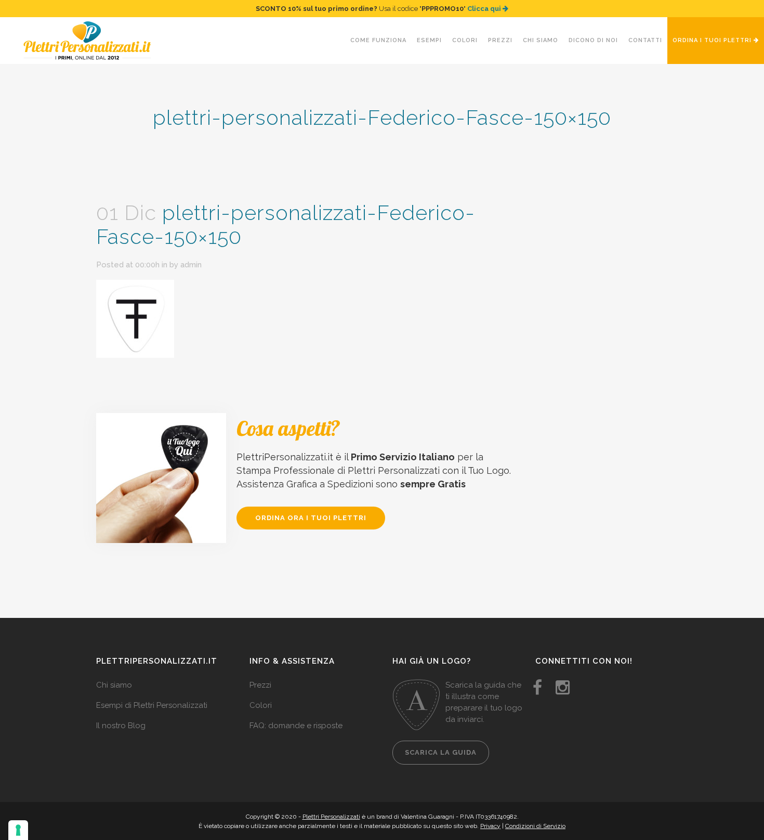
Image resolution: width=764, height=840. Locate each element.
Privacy (490, 826)
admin (191, 264)
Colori (260, 705)
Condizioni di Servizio (535, 826)
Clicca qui (485, 8)
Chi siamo (114, 685)
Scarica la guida (441, 752)
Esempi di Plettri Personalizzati (151, 705)
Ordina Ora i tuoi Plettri (310, 518)
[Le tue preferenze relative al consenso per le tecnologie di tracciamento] (18, 830)
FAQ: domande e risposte (296, 725)
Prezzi (260, 685)
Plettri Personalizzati (331, 816)
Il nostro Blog (121, 725)
